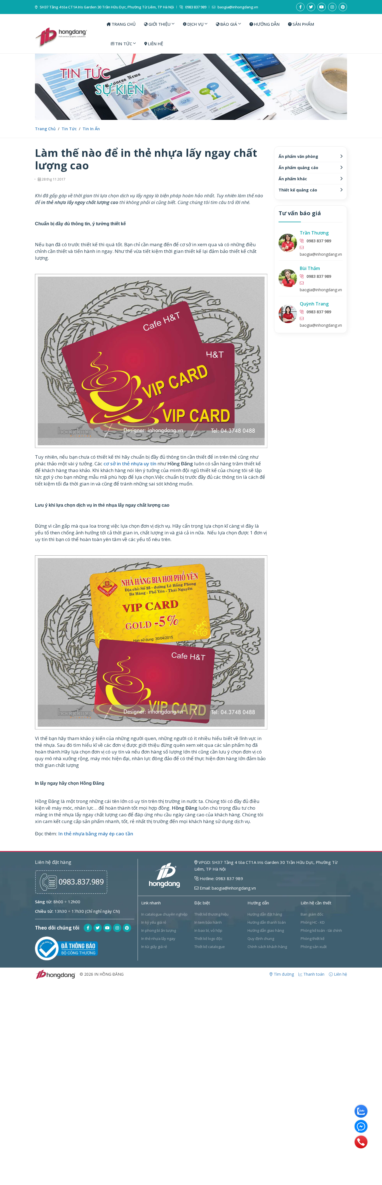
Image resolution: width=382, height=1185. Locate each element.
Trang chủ (45, 128)
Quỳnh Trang (314, 304)
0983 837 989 (195, 7)
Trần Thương (314, 233)
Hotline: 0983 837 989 (221, 878)
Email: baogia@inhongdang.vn (227, 888)
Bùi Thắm (310, 268)
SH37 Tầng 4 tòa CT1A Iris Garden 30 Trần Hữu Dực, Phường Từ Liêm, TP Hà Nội (106, 7)
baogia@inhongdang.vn (237, 7)
